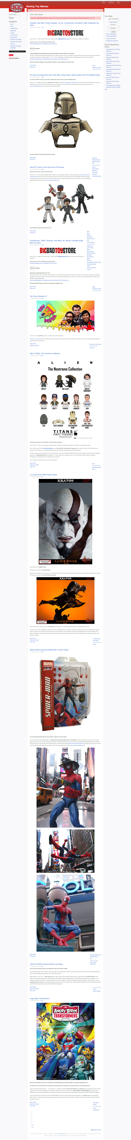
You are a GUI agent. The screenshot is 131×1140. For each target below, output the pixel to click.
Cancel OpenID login (111, 36)
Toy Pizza (91, 348)
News (118, 2)
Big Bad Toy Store (97, 67)
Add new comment (34, 345)
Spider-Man (93, 964)
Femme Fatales (90, 242)
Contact (12, 33)
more (106, 89)
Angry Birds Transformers (39, 998)
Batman (89, 235)
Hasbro (95, 1104)
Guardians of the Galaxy (95, 344)
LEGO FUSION (96, 991)
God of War (95, 640)
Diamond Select (96, 161)
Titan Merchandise (96, 467)
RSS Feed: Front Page (16, 39)
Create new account (111, 38)
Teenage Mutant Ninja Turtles (94, 262)
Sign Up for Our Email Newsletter (16, 46)
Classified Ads (14, 28)
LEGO (94, 989)
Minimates (94, 170)
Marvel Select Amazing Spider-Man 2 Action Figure (49, 650)
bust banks (89, 237)
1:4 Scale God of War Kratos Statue (43, 475)
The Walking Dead (96, 176)
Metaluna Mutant (91, 253)
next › (32, 1125)
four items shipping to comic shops (69, 82)
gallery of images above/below (75, 743)
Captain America (96, 159)
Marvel (93, 167)
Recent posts (14, 37)
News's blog (33, 65)
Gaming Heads (96, 638)
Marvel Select (95, 169)
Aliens (88, 233)
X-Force (89, 269)
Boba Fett (94, 158)
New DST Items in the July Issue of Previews (47, 167)
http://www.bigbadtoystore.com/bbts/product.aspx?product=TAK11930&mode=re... (49, 59)
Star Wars (94, 174)
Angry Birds (96, 1102)
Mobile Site (111, 2)
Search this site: (13, 14)
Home (31, 10)
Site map (13, 44)
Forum (103, 2)
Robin (88, 258)
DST (93, 163)
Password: (113, 28)
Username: (113, 24)
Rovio (94, 1108)
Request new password (112, 40)
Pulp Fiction (95, 172)
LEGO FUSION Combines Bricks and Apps (46, 964)
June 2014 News (97, 69)
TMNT (88, 266)
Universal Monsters (91, 267)
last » (32, 1127)
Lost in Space (90, 247)
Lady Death (90, 246)
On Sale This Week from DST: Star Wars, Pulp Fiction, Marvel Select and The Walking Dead (65, 75)
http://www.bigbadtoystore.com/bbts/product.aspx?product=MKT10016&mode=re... (50, 280)
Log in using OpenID (111, 34)
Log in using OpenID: (113, 18)
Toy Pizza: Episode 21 (38, 296)
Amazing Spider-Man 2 (95, 955)
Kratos (94, 644)
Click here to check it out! (36, 338)
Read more (32, 67)
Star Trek (89, 260)
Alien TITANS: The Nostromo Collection (45, 353)
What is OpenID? (113, 22)
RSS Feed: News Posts (16, 41)
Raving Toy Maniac (62, 1133)
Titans (93, 469)
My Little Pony (90, 256)
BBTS (94, 65)
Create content (14, 35)
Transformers (96, 1110)
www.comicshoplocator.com (36, 86)
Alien (88, 231)
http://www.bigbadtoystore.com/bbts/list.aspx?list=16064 (43, 43)
